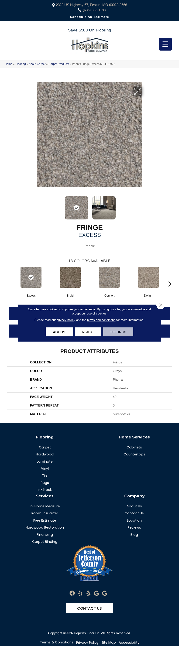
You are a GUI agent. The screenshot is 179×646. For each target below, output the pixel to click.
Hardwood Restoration (45, 527)
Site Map (108, 642)
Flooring (20, 64)
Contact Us (134, 513)
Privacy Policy (87, 642)
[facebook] (72, 593)
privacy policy (66, 319)
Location (134, 520)
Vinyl (45, 468)
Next (145, 205)
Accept (59, 331)
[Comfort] (109, 277)
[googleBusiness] (96, 593)
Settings (118, 331)
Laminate (45, 461)
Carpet (45, 447)
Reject (88, 331)
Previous (33, 205)
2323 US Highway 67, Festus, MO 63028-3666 (91, 5)
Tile (45, 475)
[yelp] (80, 593)
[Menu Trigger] (165, 44)
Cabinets (134, 447)
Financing (45, 534)
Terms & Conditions (56, 642)
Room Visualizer (44, 513)
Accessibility (129, 642)
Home (8, 64)
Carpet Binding (44, 541)
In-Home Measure (45, 506)
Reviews (134, 527)
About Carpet (37, 64)
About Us (134, 506)
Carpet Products (58, 64)
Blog (134, 534)
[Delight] (148, 277)
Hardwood (45, 454)
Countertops (134, 454)
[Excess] (31, 277)
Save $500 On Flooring (89, 30)
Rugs (45, 482)
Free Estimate (44, 520)
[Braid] (70, 277)
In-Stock (45, 489)
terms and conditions (101, 319)
